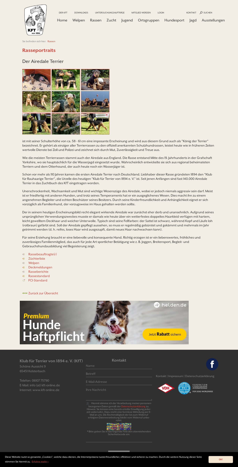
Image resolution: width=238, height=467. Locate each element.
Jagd (193, 20)
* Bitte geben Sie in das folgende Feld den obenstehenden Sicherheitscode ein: (119, 433)
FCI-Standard (37, 280)
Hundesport (174, 20)
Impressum (175, 376)
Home (62, 20)
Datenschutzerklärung (199, 376)
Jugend (127, 20)
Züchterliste (36, 258)
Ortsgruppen (148, 20)
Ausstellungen (213, 20)
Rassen (95, 20)
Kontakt (191, 12)
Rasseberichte (38, 271)
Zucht (111, 20)
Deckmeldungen (40, 267)
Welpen (78, 20)
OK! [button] (221, 459)
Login (161, 12)
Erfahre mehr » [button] (40, 461)
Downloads (81, 12)
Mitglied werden (141, 12)
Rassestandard (39, 276)
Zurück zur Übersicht (43, 293)
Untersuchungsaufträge (110, 12)
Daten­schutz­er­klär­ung (133, 406)
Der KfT (63, 12)
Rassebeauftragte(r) (42, 254)
